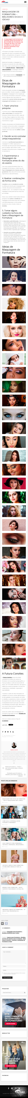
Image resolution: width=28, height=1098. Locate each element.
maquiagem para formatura (7, 736)
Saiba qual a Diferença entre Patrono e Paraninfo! (11, 821)
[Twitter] (14, 763)
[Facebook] (8, 1088)
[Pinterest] (12, 1088)
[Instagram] (15, 1088)
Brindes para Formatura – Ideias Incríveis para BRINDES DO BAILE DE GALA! (13, 888)
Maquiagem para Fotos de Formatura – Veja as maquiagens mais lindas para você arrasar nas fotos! (14, 799)
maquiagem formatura (10, 735)
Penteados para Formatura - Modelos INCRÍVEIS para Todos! (12, 932)
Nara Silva (5, 21)
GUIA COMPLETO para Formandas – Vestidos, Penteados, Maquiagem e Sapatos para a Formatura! (13, 844)
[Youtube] (19, 1088)
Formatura (5, 9)
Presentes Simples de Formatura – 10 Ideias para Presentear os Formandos (14, 910)
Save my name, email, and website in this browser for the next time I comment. (14, 973)
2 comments (17, 21)
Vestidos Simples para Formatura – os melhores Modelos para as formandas (13, 866)
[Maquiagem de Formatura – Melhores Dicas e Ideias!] (14, 30)
